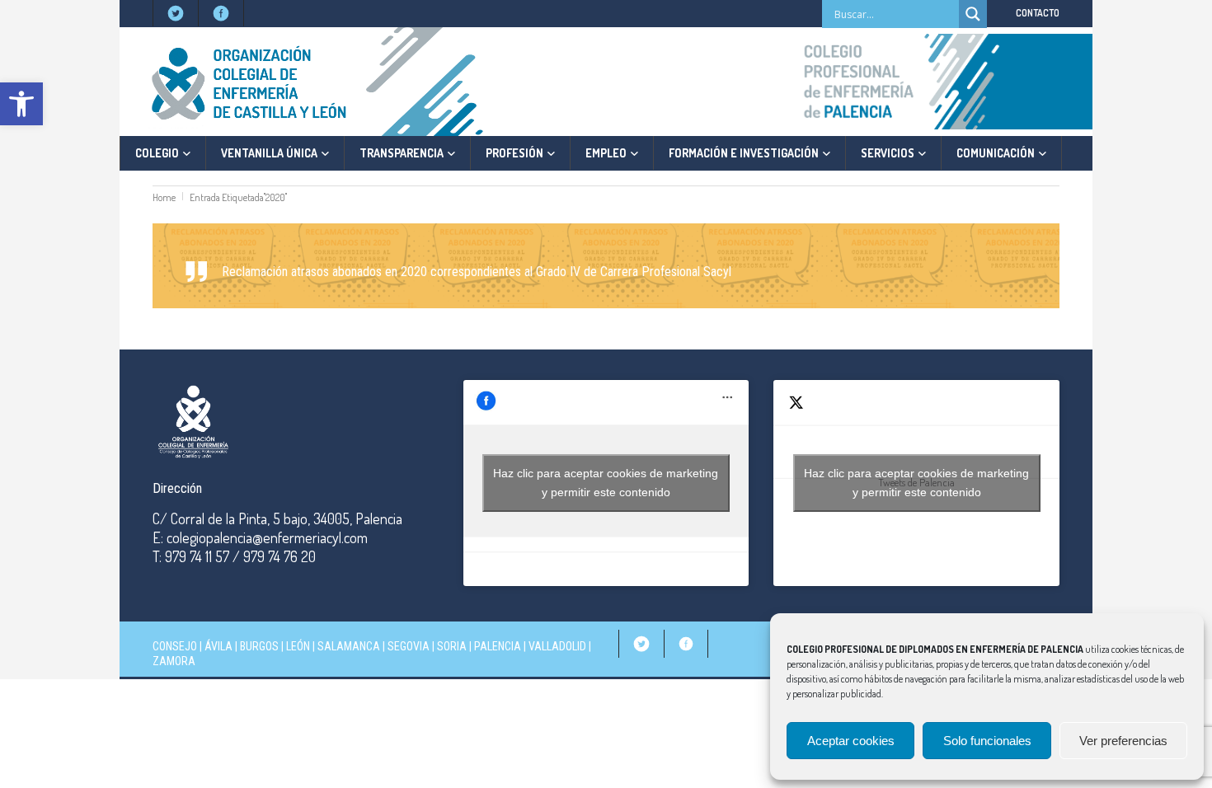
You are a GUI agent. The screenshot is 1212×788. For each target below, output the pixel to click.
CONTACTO (1037, 13)
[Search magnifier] (973, 14)
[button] (21, 103)
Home (164, 197)
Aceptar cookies (851, 741)
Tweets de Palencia (916, 483)
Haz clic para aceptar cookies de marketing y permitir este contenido (605, 483)
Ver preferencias (1123, 741)
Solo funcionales (987, 741)
